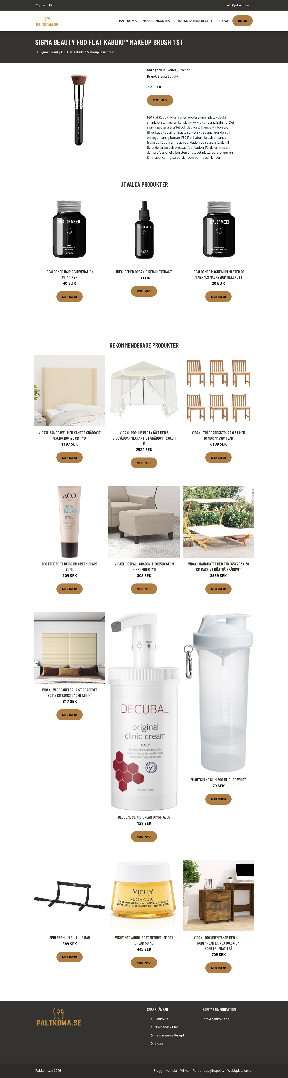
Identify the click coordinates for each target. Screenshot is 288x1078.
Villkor (185, 1070)
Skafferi (171, 70)
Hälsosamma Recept (195, 21)
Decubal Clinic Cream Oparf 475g (144, 816)
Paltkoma (128, 21)
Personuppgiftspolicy (208, 1070)
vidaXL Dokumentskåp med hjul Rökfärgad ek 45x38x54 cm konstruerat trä (218, 943)
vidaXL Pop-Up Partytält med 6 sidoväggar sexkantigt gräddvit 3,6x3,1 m (144, 438)
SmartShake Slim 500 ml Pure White (218, 779)
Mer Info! (160, 100)
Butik (242, 21)
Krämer (184, 70)
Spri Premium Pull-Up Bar (69, 937)
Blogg (223, 21)
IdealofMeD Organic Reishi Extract (144, 271)
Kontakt (171, 1070)
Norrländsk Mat (157, 21)
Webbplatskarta (239, 1070)
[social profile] (50, 5)
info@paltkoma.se (238, 5)
